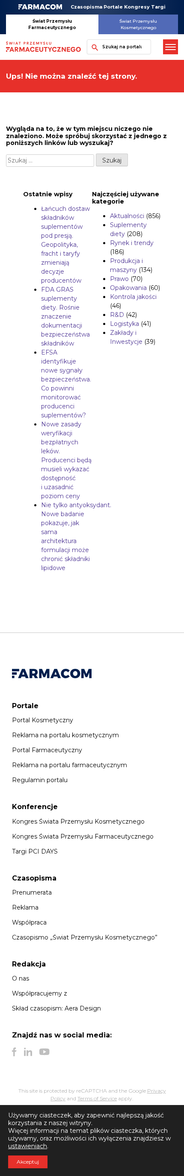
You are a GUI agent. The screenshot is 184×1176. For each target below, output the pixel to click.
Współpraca (29, 922)
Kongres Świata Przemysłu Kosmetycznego (78, 821)
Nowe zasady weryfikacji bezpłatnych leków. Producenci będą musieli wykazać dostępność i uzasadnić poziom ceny (66, 460)
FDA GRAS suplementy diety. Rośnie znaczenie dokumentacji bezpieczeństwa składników (65, 316)
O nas (20, 978)
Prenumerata (32, 892)
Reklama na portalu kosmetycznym (65, 735)
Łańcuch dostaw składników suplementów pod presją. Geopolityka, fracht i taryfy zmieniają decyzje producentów (65, 244)
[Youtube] (44, 1052)
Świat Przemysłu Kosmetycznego (138, 24)
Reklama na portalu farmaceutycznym (69, 765)
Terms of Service (97, 1098)
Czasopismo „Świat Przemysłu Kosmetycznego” (84, 937)
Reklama (25, 907)
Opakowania (128, 288)
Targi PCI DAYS (35, 851)
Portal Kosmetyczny (42, 720)
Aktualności (127, 216)
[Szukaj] (93, 46)
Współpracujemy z (39, 993)
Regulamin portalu (40, 780)
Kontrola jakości (133, 297)
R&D (117, 315)
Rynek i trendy (132, 243)
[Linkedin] (28, 1052)
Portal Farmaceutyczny (47, 750)
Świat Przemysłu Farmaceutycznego (52, 24)
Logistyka (124, 324)
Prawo (119, 279)
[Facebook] (14, 1052)
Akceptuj (28, 1161)
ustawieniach (27, 1146)
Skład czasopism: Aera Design (56, 1008)
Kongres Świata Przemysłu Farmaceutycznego (83, 836)
